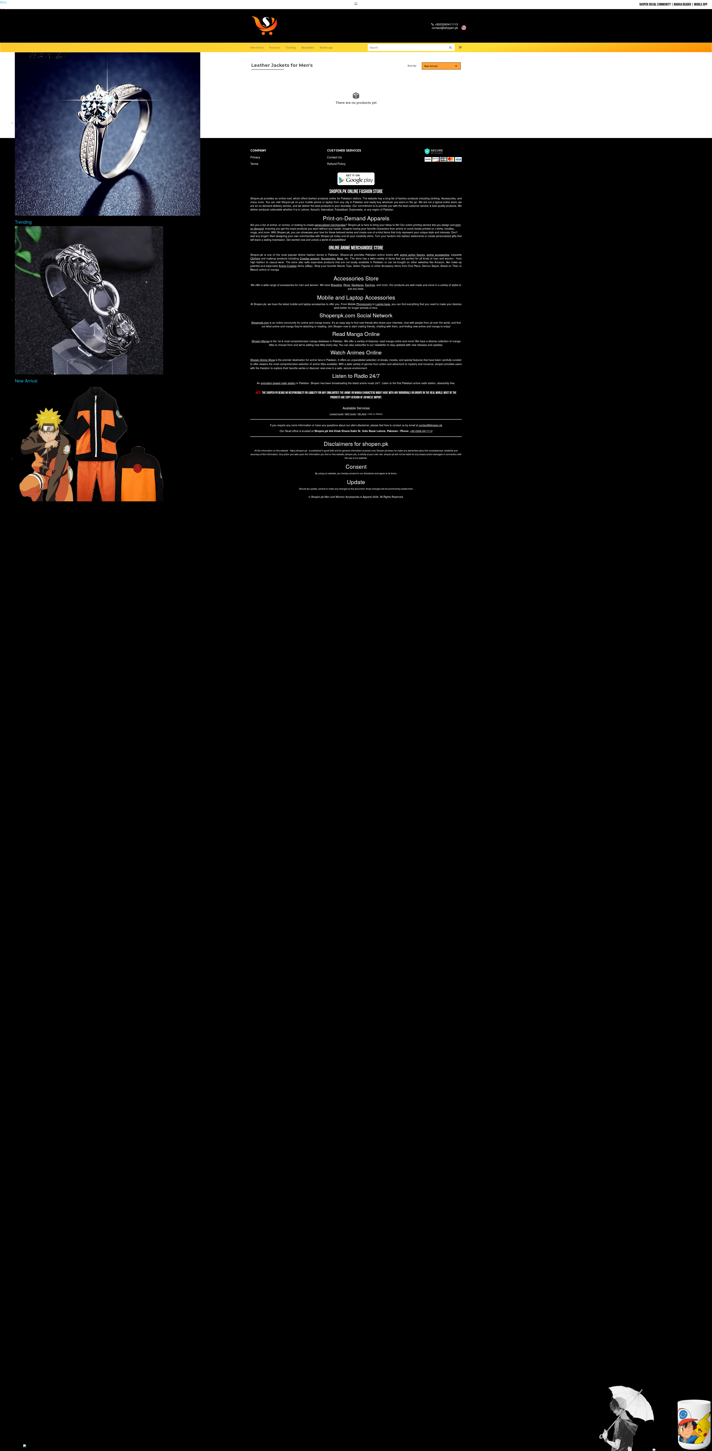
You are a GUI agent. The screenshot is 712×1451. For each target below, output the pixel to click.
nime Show (262, 360)
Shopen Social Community (655, 4)
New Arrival (257, 47)
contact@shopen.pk (445, 28)
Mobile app (326, 47)
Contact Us (334, 157)
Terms (254, 164)
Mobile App (700, 4)
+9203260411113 (446, 24)
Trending (291, 47)
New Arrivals (431, 66)
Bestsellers (307, 47)
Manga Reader (682, 4)
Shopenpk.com (260, 322)
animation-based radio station (278, 383)
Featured (274, 47)
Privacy (255, 157)
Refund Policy (336, 164)
